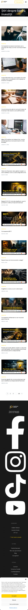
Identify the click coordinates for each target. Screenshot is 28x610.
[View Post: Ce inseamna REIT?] (14, 219)
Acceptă (14, 596)
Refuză (14, 600)
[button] (26, 579)
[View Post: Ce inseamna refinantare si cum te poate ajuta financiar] (14, 305)
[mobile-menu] (26, 2)
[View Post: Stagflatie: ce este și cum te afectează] (14, 276)
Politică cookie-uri (13, 607)
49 (19, 393)
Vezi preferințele (14, 604)
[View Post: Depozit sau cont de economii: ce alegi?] (14, 247)
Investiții (3, 43)
